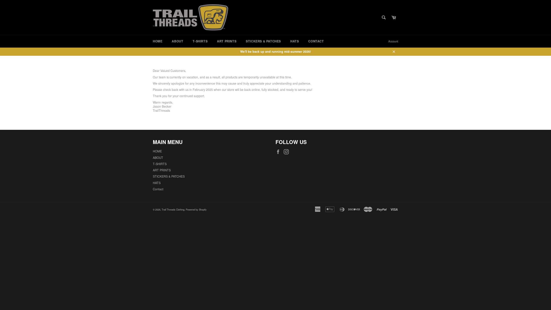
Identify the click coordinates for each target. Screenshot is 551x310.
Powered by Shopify (196, 209)
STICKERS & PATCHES (263, 41)
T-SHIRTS (200, 41)
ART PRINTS (226, 41)
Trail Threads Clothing (173, 209)
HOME (157, 41)
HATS (294, 41)
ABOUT (177, 41)
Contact (316, 41)
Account (393, 41)
